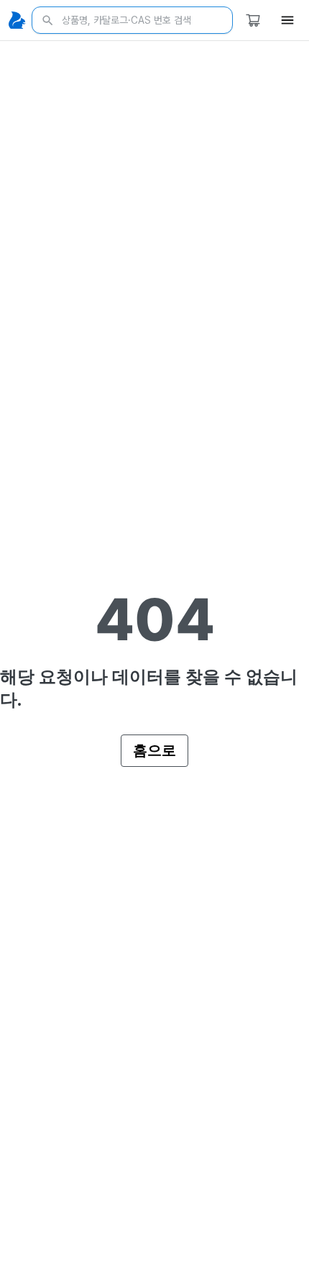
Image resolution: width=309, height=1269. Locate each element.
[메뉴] (287, 20)
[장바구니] (253, 20)
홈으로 (154, 750)
